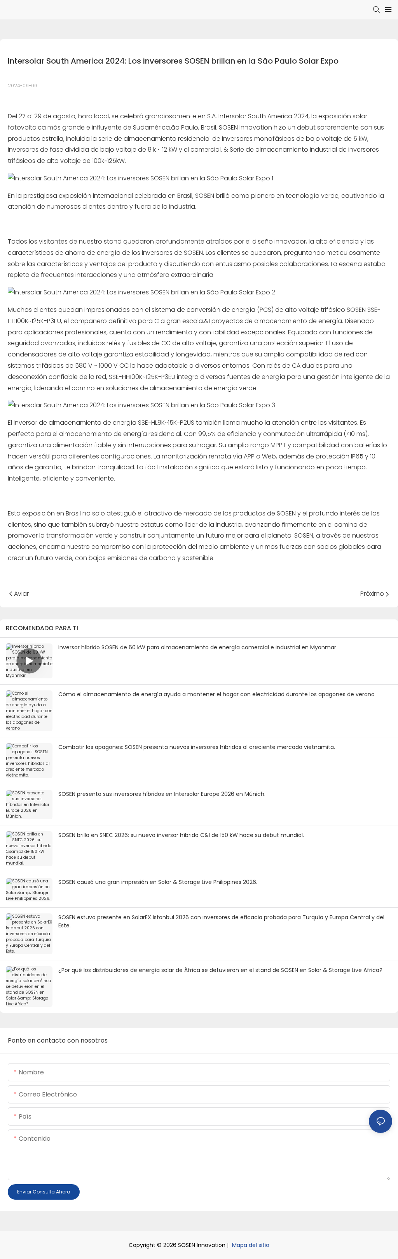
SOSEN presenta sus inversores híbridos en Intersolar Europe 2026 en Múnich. (161, 794)
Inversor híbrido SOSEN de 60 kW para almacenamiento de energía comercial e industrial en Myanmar (197, 647)
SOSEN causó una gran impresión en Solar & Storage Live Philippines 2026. (157, 882)
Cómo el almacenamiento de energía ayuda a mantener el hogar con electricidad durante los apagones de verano (216, 694)
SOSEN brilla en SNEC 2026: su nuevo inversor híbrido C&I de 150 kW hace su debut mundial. (181, 835)
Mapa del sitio (250, 1245)
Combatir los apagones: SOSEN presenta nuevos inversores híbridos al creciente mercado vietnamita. (196, 747)
